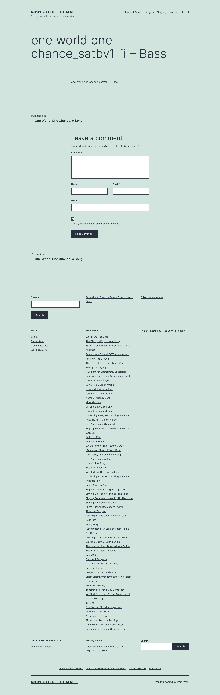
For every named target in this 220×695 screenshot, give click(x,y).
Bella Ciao (91, 520)
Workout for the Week (97, 611)
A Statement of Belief (97, 616)
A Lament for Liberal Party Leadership (106, 371)
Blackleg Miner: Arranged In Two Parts (106, 537)
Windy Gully (92, 524)
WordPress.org (39, 350)
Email (116, 184)
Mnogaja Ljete (93, 402)
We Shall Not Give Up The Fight (103, 472)
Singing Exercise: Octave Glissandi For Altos (109, 428)
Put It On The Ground (97, 358)
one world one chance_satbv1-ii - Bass (94, 81)
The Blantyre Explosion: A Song (103, 341)
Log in (34, 337)
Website (75, 200)
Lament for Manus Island (99, 411)
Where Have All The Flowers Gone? (105, 445)
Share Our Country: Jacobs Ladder (104, 507)
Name (75, 184)
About (185, 12)
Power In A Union (95, 441)
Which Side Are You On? (99, 406)
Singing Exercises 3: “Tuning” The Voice (107, 493)
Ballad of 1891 (93, 437)
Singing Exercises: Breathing (101, 502)
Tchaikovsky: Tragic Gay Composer (105, 589)
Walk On (90, 432)
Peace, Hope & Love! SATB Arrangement (107, 354)
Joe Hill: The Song (95, 463)
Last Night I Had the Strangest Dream (106, 515)
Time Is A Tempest (96, 511)
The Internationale (96, 467)
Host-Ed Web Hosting (173, 330)
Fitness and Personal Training (102, 620)
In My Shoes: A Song (97, 485)
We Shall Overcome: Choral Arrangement (108, 594)
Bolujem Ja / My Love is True (101, 572)
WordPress (182, 682)
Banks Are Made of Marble (100, 385)
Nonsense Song (94, 598)
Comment (77, 152)
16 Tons (90, 603)
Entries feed (37, 341)
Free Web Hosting (95, 585)
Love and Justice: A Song (99, 389)
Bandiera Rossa (94, 568)
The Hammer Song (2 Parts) (101, 550)
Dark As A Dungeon (96, 559)
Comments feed (39, 345)
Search (144, 640)
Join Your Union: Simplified (100, 424)
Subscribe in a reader (152, 297)
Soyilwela (91, 555)
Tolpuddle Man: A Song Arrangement (106, 489)
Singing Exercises (167, 12)
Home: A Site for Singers (139, 12)
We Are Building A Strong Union (103, 541)
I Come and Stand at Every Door (103, 450)
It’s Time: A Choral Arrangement (103, 563)
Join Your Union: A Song (99, 459)
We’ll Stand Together (97, 337)
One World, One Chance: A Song (103, 454)
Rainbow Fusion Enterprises (54, 12)
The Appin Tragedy (96, 367)
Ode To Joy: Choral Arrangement (104, 607)
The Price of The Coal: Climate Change (107, 363)
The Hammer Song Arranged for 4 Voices (108, 546)
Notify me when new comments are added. (96, 223)
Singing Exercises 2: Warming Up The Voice (109, 498)
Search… (36, 297)
